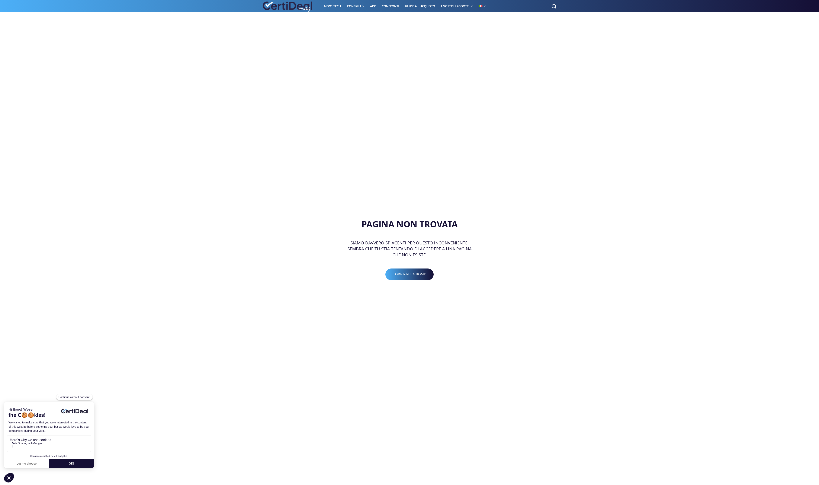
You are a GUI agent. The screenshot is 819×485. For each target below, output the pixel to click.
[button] (554, 6)
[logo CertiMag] (288, 6)
